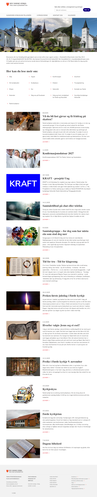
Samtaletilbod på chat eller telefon (62, 206)
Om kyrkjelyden (14, 83)
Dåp (10, 77)
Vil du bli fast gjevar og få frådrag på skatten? (64, 117)
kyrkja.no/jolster (53, 482)
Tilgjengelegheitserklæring (77, 488)
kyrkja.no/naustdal (54, 484)
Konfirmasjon (57, 77)
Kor (32, 89)
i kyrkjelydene (42, 15)
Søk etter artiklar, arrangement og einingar (68, 7)
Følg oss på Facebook (38, 95)
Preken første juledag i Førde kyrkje (64, 295)
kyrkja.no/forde (53, 478)
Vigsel (33, 77)
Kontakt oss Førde (80, 89)
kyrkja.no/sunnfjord (54, 476)
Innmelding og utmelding (11, 482)
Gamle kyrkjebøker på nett (12, 484)
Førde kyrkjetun (14, 103)
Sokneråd (56, 89)
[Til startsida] (16, 4)
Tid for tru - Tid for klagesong (61, 261)
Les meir (45, 142)
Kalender (71, 15)
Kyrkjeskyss (34, 83)
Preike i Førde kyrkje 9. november (62, 361)
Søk (85, 10)
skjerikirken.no (53, 486)
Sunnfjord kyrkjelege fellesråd (18, 15)
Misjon (11, 89)
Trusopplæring (79, 83)
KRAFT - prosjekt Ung (56, 178)
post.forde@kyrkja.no (14, 478)
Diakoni (55, 83)
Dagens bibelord (52, 443)
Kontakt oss (58, 15)
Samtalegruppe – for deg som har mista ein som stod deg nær (65, 232)
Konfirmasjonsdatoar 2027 (58, 153)
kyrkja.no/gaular (53, 480)
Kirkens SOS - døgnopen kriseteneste (14, 486)
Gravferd (77, 77)
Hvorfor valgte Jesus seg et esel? (61, 325)
